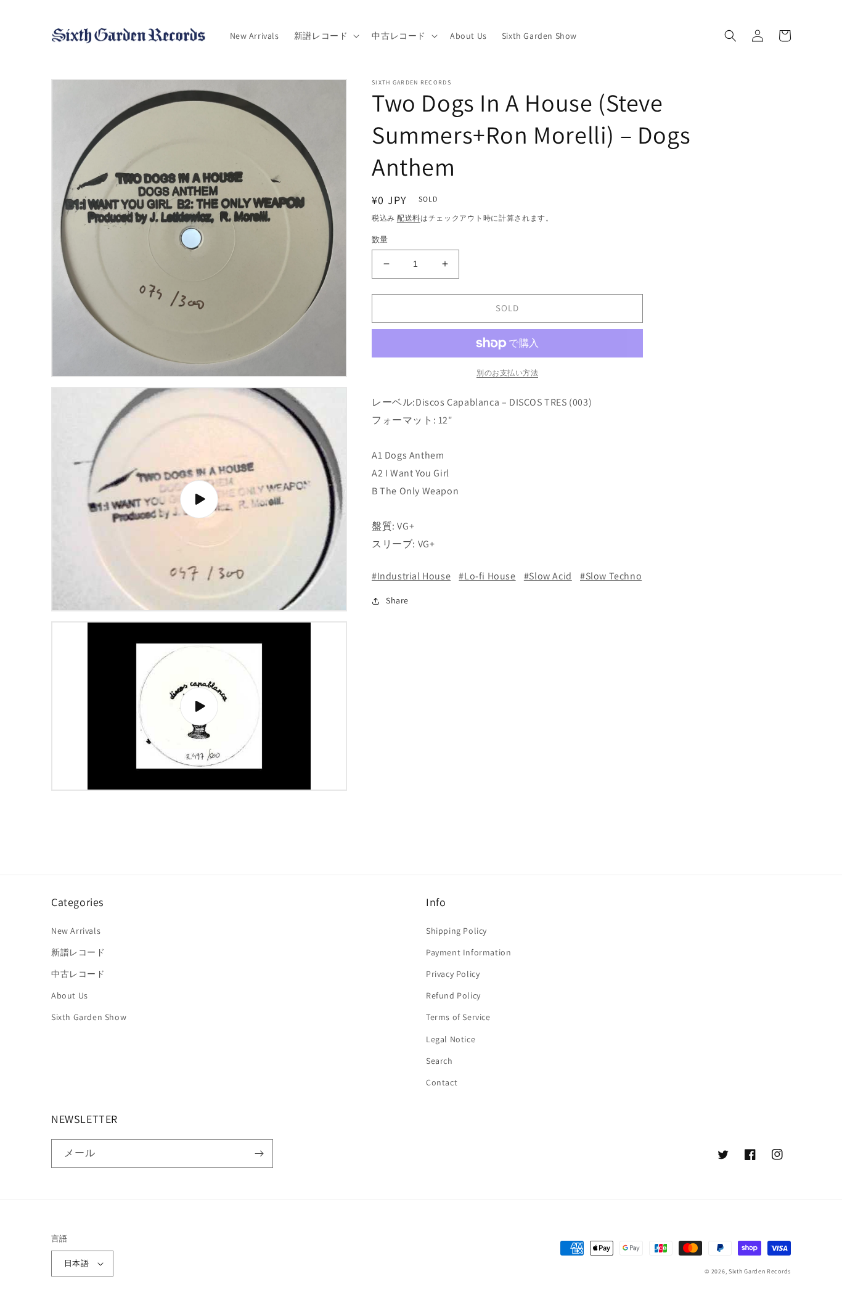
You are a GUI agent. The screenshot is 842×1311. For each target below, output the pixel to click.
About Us (69, 995)
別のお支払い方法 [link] (507, 372)
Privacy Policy (453, 973)
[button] (326, 36)
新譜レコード (78, 952)
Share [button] (397, 600)
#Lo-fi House (487, 576)
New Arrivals (75, 930)
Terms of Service (458, 1017)
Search (439, 1060)
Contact (441, 1082)
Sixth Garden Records (760, 1271)
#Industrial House (411, 576)
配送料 (408, 218)
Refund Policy (453, 995)
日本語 (76, 1263)
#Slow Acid (548, 576)
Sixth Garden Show (88, 1017)
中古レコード (78, 973)
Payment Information (468, 952)
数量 (380, 239)
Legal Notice (450, 1039)
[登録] (258, 1153)
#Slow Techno (611, 576)
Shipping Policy (456, 930)
